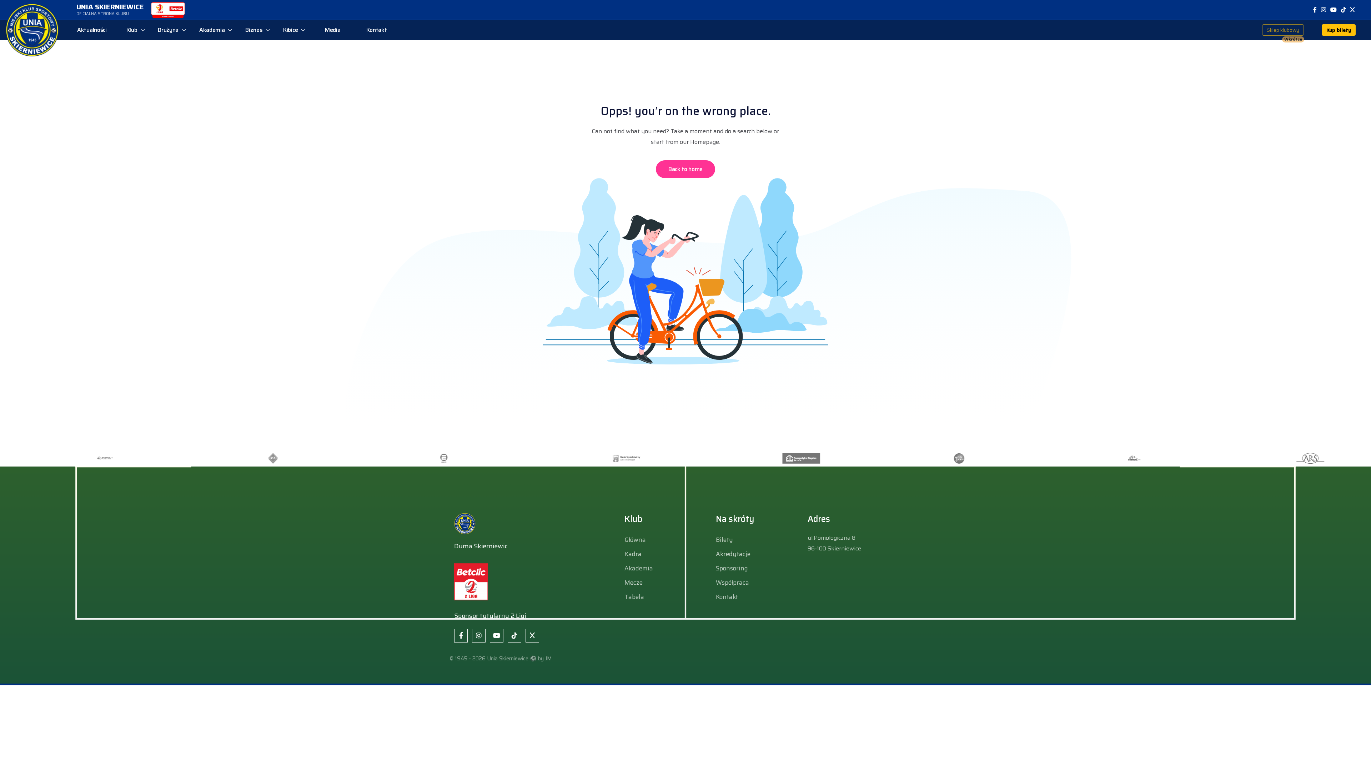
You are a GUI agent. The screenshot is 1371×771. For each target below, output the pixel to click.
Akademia (638, 568)
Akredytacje (733, 554)
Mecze (633, 582)
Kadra (633, 554)
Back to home (685, 169)
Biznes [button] (253, 29)
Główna (635, 539)
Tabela (634, 596)
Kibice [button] (290, 29)
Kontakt (727, 596)
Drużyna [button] (168, 29)
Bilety (724, 539)
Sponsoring (732, 568)
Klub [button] (131, 29)
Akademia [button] (212, 29)
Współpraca (732, 582)
